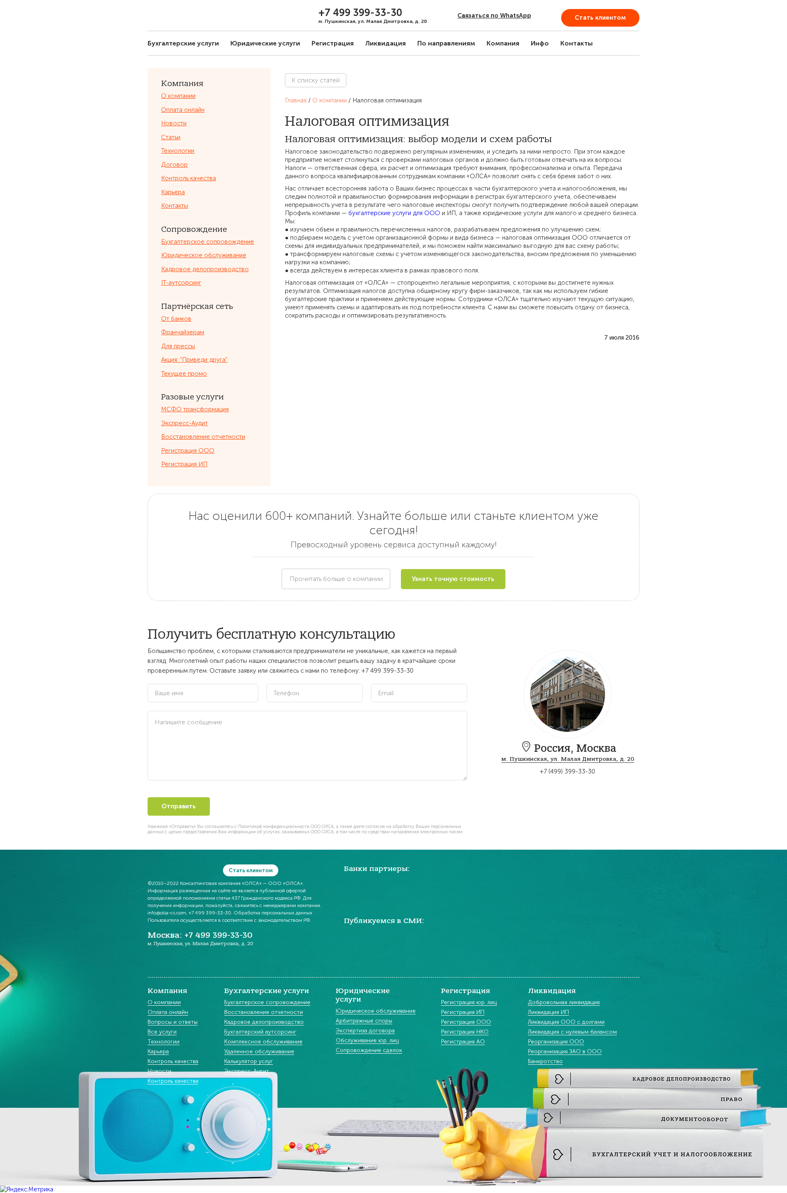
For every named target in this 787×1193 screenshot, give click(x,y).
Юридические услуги (265, 43)
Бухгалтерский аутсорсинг (260, 1032)
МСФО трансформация (195, 409)
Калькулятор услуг (248, 1062)
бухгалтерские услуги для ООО (394, 213)
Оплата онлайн (183, 109)
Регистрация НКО (465, 1032)
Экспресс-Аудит (184, 423)
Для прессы (178, 346)
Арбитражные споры (364, 1021)
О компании (178, 96)
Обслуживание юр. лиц (367, 1041)
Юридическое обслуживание (203, 255)
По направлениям (446, 43)
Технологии (177, 150)
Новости (174, 123)
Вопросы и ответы (173, 1022)
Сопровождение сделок (369, 1051)
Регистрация (333, 43)
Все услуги (162, 1032)
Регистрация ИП (184, 464)
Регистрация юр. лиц (469, 1003)
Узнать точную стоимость (453, 579)
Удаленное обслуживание (259, 1052)
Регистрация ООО (187, 450)
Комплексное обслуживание (263, 1042)
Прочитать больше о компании (336, 579)
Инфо (540, 43)
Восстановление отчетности (203, 436)
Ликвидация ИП (548, 1012)
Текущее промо (184, 373)
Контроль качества (188, 178)
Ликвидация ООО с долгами (566, 1022)
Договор (174, 164)
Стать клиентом (600, 17)
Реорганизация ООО (556, 1042)
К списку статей (315, 80)
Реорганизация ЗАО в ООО (565, 1052)
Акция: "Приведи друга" (194, 359)
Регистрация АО (463, 1042)
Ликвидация (385, 43)
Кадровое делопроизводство (205, 269)
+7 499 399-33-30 (360, 12)
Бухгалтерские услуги (183, 43)
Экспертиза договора (365, 1031)
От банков (176, 318)
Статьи (170, 137)
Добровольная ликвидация (564, 1003)
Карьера (173, 192)
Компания (503, 43)
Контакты (576, 43)
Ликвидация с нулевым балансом (572, 1032)
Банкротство (545, 1062)
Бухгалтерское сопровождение (207, 241)
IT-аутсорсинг (181, 282)
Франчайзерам (182, 332)
